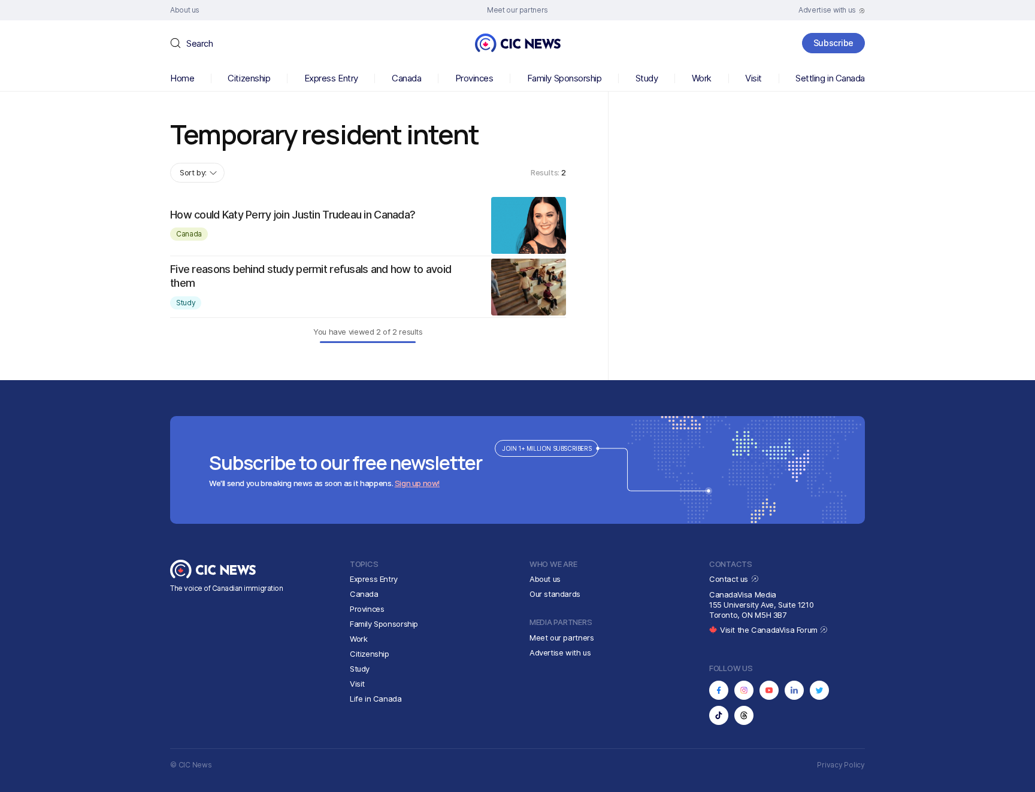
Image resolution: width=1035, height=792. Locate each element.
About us (545, 579)
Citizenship (249, 78)
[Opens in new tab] (718, 690)
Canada (406, 78)
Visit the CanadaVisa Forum (769, 630)
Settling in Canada (830, 78)
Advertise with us (560, 652)
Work (702, 78)
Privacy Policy (841, 764)
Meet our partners (561, 637)
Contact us (729, 579)
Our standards (554, 594)
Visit (753, 78)
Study (646, 78)
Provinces (474, 78)
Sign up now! (417, 483)
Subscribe (833, 43)
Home (182, 78)
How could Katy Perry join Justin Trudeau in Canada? (292, 214)
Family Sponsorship (564, 78)
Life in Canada (376, 698)
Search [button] (199, 43)
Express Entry (331, 78)
